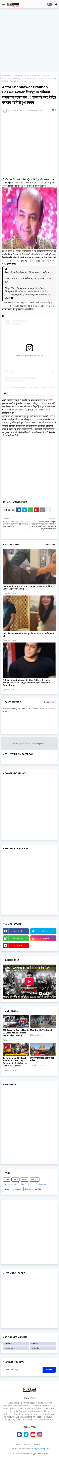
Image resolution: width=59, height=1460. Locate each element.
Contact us (39, 1444)
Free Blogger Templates (36, 1453)
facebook (18, 931)
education (17, 1189)
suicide (38, 1189)
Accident (34, 1179)
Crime (15, 1179)
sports (6, 1189)
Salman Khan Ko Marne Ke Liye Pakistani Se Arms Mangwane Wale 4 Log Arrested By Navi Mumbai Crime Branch (27, 682)
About (27, 1444)
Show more (50, 544)
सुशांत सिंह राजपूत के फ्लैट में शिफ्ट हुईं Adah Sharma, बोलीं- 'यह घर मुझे (29, 634)
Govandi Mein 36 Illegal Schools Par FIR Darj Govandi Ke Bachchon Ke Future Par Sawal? (15, 1062)
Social (6, 1179)
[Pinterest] (36, 509)
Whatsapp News (10, 1184)
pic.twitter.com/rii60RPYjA (36, 291)
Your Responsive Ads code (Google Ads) (29, 743)
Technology (41, 1184)
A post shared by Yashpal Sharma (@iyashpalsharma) (29, 387)
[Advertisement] (29, 40)
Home (5, 75)
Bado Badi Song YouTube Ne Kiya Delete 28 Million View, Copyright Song (27, 587)
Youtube (35, 1348)
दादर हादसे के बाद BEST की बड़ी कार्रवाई (42, 1059)
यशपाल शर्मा (34, 302)
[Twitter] (24, 509)
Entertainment (16, 75)
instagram (45, 938)
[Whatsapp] (30, 509)
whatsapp (18, 938)
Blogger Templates (41, 1448)
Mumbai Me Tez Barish (41, 1030)
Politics (24, 1179)
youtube (18, 945)
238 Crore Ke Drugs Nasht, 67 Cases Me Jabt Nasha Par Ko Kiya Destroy (16, 1032)
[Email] (42, 509)
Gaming (28, 1189)
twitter (45, 931)
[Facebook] (18, 509)
